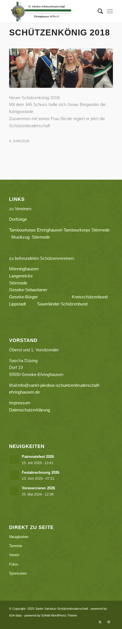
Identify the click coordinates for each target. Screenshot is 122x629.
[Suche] (97, 11)
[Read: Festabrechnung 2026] (14, 475)
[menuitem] (97, 11)
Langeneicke (21, 275)
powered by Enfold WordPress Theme (50, 615)
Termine (15, 546)
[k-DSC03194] (61, 68)
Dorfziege (18, 219)
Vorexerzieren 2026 (38, 488)
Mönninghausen (24, 268)
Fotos (13, 564)
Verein (14, 555)
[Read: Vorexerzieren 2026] (14, 491)
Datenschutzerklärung (29, 409)
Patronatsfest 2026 (38, 456)
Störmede (18, 282)
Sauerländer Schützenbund (62, 303)
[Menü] (110, 11)
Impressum (19, 402)
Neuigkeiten (18, 537)
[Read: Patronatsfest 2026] (14, 459)
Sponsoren (18, 573)
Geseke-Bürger (40, 296)
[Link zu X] (100, 622)
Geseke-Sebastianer (28, 289)
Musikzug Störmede (32, 237)
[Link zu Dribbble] (108, 622)
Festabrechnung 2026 (40, 472)
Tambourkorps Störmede (87, 230)
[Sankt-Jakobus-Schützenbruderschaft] (50, 11)
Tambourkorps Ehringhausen (35, 230)
